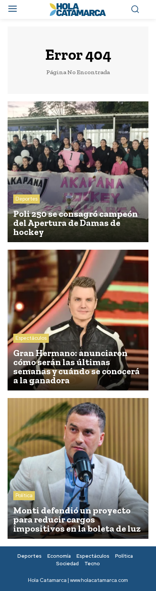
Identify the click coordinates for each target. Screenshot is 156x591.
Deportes (26, 199)
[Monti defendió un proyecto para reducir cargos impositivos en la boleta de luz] (78, 468)
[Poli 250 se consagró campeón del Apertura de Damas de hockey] (78, 171)
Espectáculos (31, 338)
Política (24, 495)
